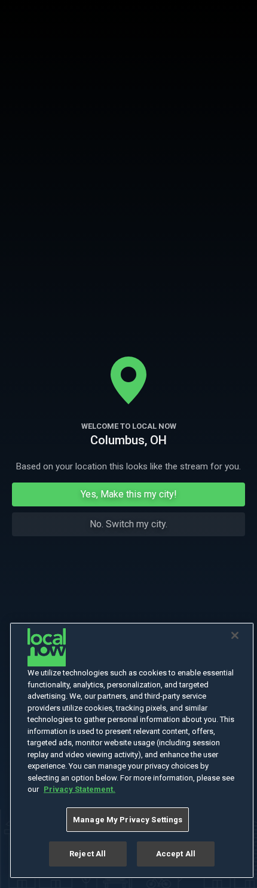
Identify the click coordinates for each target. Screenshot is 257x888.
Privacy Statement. (79, 789)
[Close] (235, 635)
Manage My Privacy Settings (127, 819)
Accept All (175, 853)
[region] (132, 750)
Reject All (87, 853)
